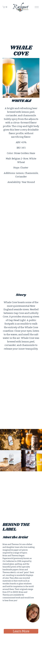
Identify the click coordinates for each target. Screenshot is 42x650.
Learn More (21, 631)
